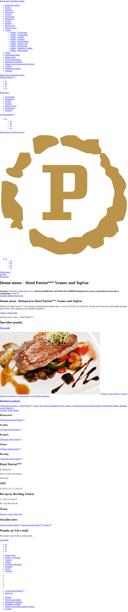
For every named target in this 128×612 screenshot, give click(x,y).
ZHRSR (8, 597)
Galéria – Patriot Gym (18, 44)
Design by (9, 593)
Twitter (46, 525)
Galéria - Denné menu (9, 313)
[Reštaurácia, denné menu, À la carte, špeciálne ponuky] (12, 420)
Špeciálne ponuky (18, 1)
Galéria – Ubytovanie (18, 32)
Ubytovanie (9, 17)
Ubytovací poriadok (13, 59)
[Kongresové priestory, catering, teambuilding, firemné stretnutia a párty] (11, 439)
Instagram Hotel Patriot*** (32, 525)
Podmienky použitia (13, 68)
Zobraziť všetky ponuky (9, 410)
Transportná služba (12, 55)
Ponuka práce (10, 57)
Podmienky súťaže (12, 5)
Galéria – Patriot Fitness (19, 41)
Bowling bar (10, 26)
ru (6, 88)
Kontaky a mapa (6, 514)
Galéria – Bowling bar (19, 46)
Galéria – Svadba (17, 37)
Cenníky (8, 14)
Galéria (8, 30)
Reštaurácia (9, 19)
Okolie (7, 53)
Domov (8, 8)
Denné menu (5, 1)
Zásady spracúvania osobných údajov (20, 64)
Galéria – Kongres (17, 39)
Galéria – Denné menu (19, 50)
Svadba (8, 21)
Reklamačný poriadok (13, 62)
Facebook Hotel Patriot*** (10, 525)
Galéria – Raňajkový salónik (21, 48)
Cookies (8, 66)
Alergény (8, 71)
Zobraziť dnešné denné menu (11, 296)
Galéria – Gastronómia (19, 35)
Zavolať (3, 274)
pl (5, 86)
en (6, 82)
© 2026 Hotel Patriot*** (14, 591)
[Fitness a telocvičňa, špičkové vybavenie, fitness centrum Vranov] (10, 449)
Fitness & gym (10, 28)
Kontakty (8, 10)
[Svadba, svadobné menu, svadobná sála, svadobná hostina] (10, 430)
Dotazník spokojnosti (13, 564)
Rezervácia (9, 12)
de (6, 84)
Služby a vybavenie (12, 558)
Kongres (8, 23)
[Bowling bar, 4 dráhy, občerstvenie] (11, 459)
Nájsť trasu (18, 514)
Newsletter (4, 540)
